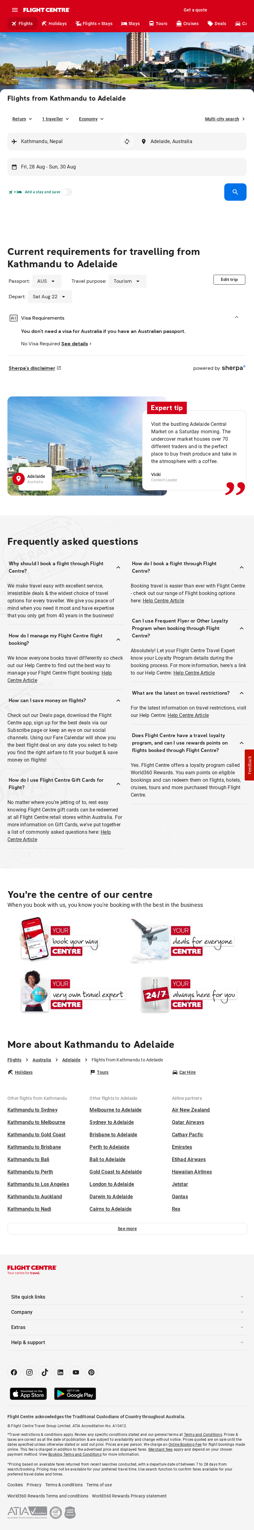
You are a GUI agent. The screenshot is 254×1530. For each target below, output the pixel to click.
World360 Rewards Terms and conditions (47, 1495)
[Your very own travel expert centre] (66, 994)
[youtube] (75, 1372)
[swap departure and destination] (127, 141)
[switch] (65, 194)
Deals (220, 23)
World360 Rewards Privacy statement (129, 1495)
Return (19, 118)
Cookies (15, 1484)
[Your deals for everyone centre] (187, 941)
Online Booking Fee (185, 1444)
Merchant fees (160, 1449)
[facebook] (13, 1372)
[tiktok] (44, 1372)
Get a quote (195, 9)
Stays (134, 23)
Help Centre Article (163, 601)
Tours (161, 23)
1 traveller (52, 118)
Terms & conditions (64, 1484)
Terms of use (99, 1484)
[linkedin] (60, 1372)
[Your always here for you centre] (187, 994)
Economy (88, 118)
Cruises (191, 23)
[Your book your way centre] (66, 941)
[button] (127, 1229)
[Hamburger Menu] (14, 9)
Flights (26, 23)
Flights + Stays (97, 23)
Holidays (58, 23)
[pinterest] (91, 1372)
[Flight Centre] (46, 9)
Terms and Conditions (203, 1434)
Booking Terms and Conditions (75, 1454)
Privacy (34, 1484)
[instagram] (29, 1372)
